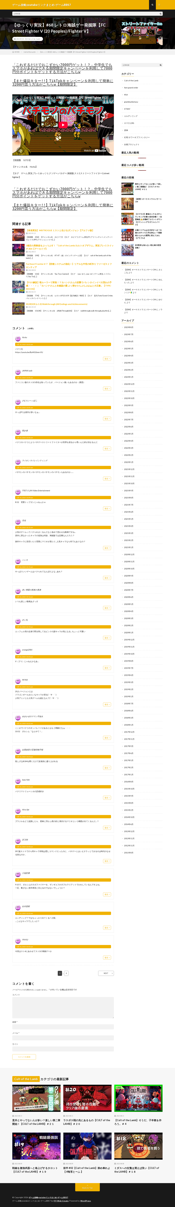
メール (15, 1033)
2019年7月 (128, 668)
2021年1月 (128, 547)
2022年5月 (128, 434)
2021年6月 (128, 512)
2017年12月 (129, 732)
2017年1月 (128, 774)
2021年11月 (129, 476)
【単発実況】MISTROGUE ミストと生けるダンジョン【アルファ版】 (60, 230)
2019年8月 (128, 661)
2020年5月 (128, 604)
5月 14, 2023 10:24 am (25, 757)
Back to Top (87, 1188)
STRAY (127, 109)
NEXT (106, 973)
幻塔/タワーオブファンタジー (137, 137)
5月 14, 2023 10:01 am (25, 344)
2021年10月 (129, 483)
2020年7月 (128, 590)
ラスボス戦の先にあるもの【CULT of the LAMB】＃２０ (86, 1122)
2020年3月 (128, 618)
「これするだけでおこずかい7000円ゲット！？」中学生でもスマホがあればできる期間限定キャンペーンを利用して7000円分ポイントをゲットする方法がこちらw (62, 68)
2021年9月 (128, 490)
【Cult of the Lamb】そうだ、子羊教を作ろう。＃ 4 (138, 1122)
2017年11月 (129, 739)
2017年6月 (128, 753)
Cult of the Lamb (34, 39)
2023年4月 (128, 355)
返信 (106, 359)
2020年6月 (128, 597)
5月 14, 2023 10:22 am (25, 723)
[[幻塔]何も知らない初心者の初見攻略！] (127, 250)
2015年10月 (129, 789)
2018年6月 (128, 710)
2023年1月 (128, 377)
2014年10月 (129, 817)
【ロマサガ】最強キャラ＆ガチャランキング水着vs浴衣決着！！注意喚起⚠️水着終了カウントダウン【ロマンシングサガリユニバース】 (148, 219)
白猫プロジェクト (131, 144)
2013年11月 (129, 838)
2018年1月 (128, 725)
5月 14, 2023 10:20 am (25, 657)
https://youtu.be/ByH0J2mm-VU (29, 352)
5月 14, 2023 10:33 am (25, 913)
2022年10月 (129, 398)
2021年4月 (128, 526)
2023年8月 (128, 327)
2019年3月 (128, 682)
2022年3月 (128, 448)
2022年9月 (128, 405)
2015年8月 (128, 803)
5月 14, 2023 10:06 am (25, 438)
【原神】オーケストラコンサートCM (140, 269)
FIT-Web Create (61, 1201)
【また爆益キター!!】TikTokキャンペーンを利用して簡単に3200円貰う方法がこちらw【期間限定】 (62, 82)
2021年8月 (128, 497)
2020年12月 (129, 554)
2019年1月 (128, 696)
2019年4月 (128, 675)
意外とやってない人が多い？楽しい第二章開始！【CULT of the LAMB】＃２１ (148, 186)
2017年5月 (128, 760)
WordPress (85, 1201)
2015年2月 (128, 810)
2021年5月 (128, 519)
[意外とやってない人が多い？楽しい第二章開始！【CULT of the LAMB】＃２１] (127, 189)
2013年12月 (129, 831)
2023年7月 (128, 334)
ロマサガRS (129, 123)
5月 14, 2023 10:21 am (25, 687)
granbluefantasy (131, 102)
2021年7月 (128, 505)
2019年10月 (129, 654)
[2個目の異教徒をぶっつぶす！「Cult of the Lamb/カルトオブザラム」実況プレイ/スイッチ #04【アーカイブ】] (18, 250)
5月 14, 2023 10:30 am (25, 847)
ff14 (126, 95)
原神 (126, 130)
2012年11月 (129, 845)
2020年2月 (128, 625)
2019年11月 (129, 647)
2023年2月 (128, 370)
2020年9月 (128, 576)
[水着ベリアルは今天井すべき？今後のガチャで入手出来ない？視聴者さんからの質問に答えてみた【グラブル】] (127, 235)
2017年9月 (128, 746)
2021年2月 (128, 540)
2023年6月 (128, 341)
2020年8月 (128, 583)
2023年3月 (128, 363)
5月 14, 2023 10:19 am (25, 627)
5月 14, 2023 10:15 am (25, 527)
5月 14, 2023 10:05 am (25, 378)
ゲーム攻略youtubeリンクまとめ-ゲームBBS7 (48, 1197)
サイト (15, 1044)
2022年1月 (128, 462)
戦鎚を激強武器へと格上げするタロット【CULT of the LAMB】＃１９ (35, 1169)
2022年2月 (128, 455)
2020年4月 (128, 611)
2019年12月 (129, 639)
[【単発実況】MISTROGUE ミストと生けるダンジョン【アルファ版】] (18, 235)
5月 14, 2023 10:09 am (25, 498)
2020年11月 (129, 561)
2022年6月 (128, 426)
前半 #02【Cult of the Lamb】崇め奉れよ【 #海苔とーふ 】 (86, 1169)
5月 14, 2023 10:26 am (25, 787)
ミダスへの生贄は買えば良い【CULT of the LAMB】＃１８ (136, 1169)
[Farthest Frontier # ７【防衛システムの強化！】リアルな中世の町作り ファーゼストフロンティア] (18, 268)
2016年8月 (128, 781)
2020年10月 (129, 568)
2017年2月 (128, 767)
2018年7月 (128, 703)
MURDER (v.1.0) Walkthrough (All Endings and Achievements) (56, 304)
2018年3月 (128, 718)
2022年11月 (129, 391)
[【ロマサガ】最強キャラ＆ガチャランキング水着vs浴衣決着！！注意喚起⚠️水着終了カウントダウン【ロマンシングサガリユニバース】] (127, 219)
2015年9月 (128, 796)
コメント (16, 995)
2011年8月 (128, 852)
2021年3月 (128, 533)
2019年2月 (128, 689)
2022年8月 (128, 412)
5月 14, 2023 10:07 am (25, 468)
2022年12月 (129, 384)
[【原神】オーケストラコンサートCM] (127, 204)
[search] (161, 14)
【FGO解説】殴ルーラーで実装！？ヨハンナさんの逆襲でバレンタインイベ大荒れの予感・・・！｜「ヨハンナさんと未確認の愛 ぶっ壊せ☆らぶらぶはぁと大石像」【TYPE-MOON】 (69, 285)
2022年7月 (128, 419)
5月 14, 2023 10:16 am (25, 597)
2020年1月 (128, 632)
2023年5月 (128, 348)
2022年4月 (128, 441)
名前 (15, 1022)
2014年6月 (128, 824)
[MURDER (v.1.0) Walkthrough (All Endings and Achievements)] (18, 308)
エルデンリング (131, 116)
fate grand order (131, 87)
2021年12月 (129, 469)
